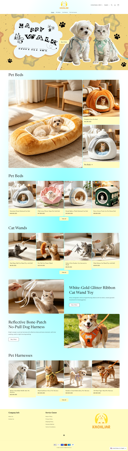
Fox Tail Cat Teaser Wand (45, 263)
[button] (111, 5)
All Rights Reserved (67, 447)
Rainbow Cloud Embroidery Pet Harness (77, 390)
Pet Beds (87, 165)
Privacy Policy (49, 419)
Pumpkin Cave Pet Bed (91, 119)
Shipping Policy (49, 421)
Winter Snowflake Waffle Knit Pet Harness (20, 391)
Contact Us (11, 419)
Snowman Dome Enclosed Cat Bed (20, 211)
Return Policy (49, 416)
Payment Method (50, 424)
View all (64, 218)
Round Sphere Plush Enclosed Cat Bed (77, 211)
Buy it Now (64, 42)
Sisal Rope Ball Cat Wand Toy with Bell (21, 263)
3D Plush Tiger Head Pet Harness (103, 390)
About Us (10, 416)
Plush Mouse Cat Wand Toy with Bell (104, 263)
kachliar (61, 447)
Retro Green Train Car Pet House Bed (104, 211)
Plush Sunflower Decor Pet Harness (48, 390)
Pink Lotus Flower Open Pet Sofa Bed (49, 211)
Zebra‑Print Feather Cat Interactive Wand (76, 264)
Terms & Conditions (50, 427)
